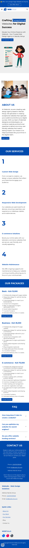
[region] (14, 3)
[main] (14, 23)
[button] (2, 9)
